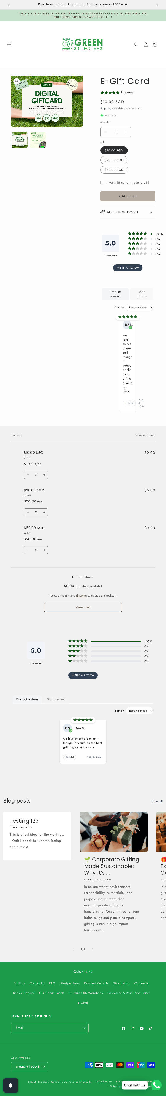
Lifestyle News (70, 983)
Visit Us (19, 983)
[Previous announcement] (8, 4)
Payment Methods (96, 983)
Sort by (119, 307)
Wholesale (141, 983)
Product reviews (115, 294)
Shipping (106, 108)
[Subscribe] (83, 1028)
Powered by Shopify (80, 1081)
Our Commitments (51, 993)
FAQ (52, 983)
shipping (81, 596)
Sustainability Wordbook (86, 993)
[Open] (10, 1085)
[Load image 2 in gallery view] (38, 140)
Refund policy (104, 1081)
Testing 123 (24, 820)
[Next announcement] (157, 4)
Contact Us (37, 983)
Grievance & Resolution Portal (129, 993)
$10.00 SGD (114, 150)
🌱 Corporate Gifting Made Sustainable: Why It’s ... (111, 866)
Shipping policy (119, 1086)
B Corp (83, 1002)
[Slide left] (73, 949)
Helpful (129, 403)
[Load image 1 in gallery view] (20, 140)
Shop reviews (142, 294)
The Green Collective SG (52, 1081)
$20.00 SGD (114, 160)
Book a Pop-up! (24, 993)
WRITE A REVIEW (128, 268)
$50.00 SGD (114, 170)
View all (157, 801)
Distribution (121, 983)
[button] (9, 44)
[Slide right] (92, 949)
